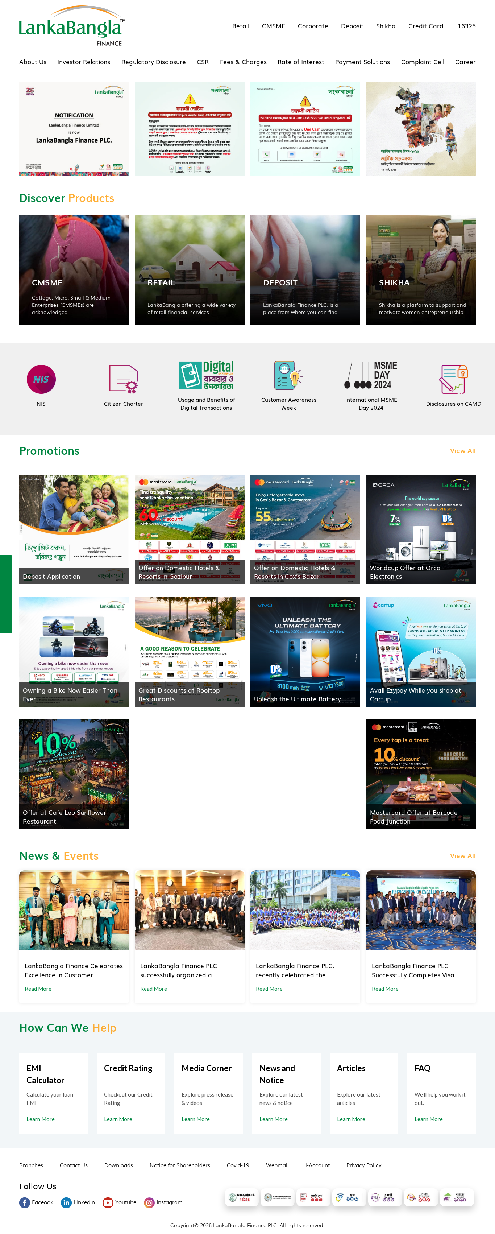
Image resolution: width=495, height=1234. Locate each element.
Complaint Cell (422, 61)
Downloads (118, 1165)
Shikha (386, 25)
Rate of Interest (301, 61)
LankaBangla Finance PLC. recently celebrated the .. (295, 970)
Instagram (170, 1202)
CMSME (273, 25)
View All (463, 450)
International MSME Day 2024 (371, 403)
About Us (32, 61)
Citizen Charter (123, 403)
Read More (38, 988)
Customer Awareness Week (288, 403)
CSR (203, 61)
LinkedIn (84, 1202)
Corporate (313, 25)
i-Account (317, 1165)
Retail (240, 25)
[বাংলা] (6, 625)
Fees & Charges (243, 61)
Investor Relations (83, 61)
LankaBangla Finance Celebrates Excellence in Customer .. (74, 970)
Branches (31, 1165)
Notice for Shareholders (180, 1165)
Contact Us (74, 1165)
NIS (41, 403)
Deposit (352, 25)
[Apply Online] (6, 562)
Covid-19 (238, 1165)
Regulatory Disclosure (153, 61)
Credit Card (426, 25)
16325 (467, 25)
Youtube (125, 1202)
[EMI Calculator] (6, 609)
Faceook (42, 1202)
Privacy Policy (364, 1165)
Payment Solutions (362, 61)
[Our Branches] (6, 593)
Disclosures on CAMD (453, 403)
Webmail (277, 1165)
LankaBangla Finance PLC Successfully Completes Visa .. (416, 970)
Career (465, 61)
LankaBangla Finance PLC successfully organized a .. (178, 970)
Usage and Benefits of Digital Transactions (206, 403)
